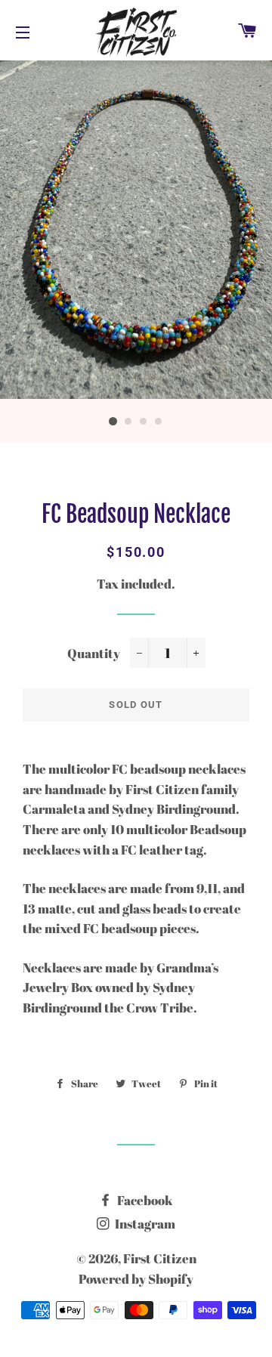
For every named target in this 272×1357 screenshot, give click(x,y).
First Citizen (159, 1258)
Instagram (144, 1223)
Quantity (93, 653)
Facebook (144, 1200)
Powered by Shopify (136, 1278)
